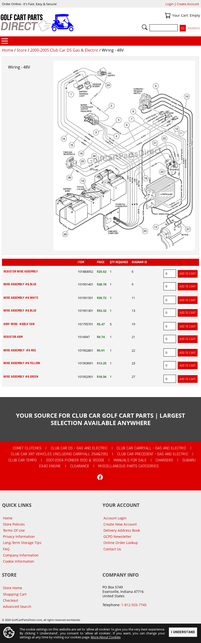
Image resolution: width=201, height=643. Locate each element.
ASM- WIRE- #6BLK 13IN (19, 324)
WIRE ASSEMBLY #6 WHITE (20, 298)
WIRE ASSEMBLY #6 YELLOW (21, 363)
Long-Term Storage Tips (22, 542)
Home (7, 50)
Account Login (114, 518)
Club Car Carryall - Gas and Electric (151, 448)
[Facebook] (100, 477)
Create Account (188, 4)
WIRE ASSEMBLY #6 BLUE (19, 284)
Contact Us (112, 549)
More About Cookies (106, 637)
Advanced (194, 28)
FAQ (6, 549)
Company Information (21, 555)
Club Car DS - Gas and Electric (79, 448)
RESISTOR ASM (13, 337)
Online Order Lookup (120, 542)
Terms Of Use (14, 530)
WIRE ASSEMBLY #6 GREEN (20, 377)
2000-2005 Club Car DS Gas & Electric (64, 50)
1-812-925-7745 (134, 604)
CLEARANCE (79, 466)
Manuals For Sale (130, 460)
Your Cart (168, 15)
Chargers (164, 460)
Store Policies (14, 524)
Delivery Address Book (121, 530)
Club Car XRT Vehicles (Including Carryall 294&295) (59, 454)
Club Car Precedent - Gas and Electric (152, 454)
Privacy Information (19, 536)
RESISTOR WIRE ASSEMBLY (20, 271)
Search (145, 27)
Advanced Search (17, 606)
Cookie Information (18, 561)
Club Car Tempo (22, 460)
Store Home (12, 588)
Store (22, 50)
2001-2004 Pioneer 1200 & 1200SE (75, 460)
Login (169, 4)
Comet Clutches (27, 448)
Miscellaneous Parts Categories (128, 466)
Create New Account (120, 524)
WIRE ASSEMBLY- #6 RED (19, 350)
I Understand (183, 632)
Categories (4, 41)
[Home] (50, 23)
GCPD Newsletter (117, 536)
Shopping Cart (14, 594)
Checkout (10, 600)
